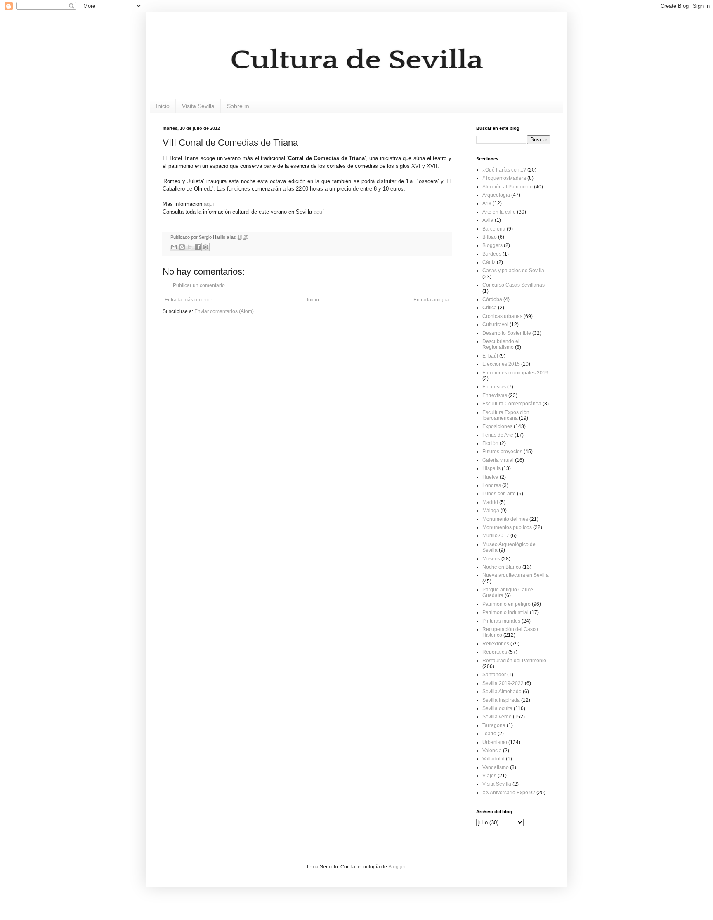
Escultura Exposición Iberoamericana (505, 415)
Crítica (489, 308)
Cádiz (489, 262)
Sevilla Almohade (502, 691)
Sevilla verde (497, 717)
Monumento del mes (505, 519)
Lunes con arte (499, 493)
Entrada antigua (431, 300)
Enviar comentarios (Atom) (224, 311)
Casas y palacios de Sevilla (513, 270)
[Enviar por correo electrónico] (174, 247)
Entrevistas (494, 395)
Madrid (490, 502)
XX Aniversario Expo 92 (508, 792)
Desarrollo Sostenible (506, 333)
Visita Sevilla (198, 106)
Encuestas (494, 387)
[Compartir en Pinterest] (205, 247)
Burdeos (491, 254)
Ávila (487, 220)
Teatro (489, 733)
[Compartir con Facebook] (198, 247)
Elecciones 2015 (501, 364)
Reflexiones (495, 644)
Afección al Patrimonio (507, 187)
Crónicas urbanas (502, 316)
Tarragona (493, 725)
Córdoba (492, 299)
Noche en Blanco (501, 567)
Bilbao (489, 237)
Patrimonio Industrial (505, 612)
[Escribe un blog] (182, 247)
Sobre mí (239, 106)
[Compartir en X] (190, 247)
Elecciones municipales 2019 (515, 373)
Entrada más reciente (188, 300)
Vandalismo (495, 767)
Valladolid (493, 759)
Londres (491, 485)
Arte (486, 203)
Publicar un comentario (199, 285)
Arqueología (496, 195)
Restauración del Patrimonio (514, 661)
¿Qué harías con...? (504, 170)
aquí (209, 204)
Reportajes (494, 652)
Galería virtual (498, 460)
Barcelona (493, 229)
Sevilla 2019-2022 (503, 683)
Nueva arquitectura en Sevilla (515, 575)
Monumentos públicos (507, 527)
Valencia (492, 750)
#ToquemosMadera (504, 178)
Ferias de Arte (497, 435)
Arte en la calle (499, 212)
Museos (491, 559)
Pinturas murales (501, 621)
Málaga (490, 510)
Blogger (397, 867)
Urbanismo (494, 742)
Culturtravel (495, 324)
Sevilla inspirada (501, 700)
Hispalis (491, 468)
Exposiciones (497, 426)
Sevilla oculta (497, 708)
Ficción (490, 443)
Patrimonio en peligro (506, 604)
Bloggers (492, 245)
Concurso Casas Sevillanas (513, 285)
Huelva (490, 477)
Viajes (489, 776)
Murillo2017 (495, 536)
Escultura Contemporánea (511, 404)
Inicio (163, 106)
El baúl (490, 356)
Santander (494, 675)
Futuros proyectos (502, 451)
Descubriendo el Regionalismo (500, 344)
